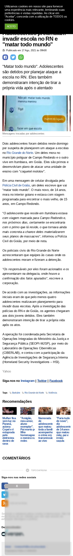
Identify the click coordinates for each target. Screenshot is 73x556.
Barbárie (16, 393)
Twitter (42, 381)
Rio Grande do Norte (20, 153)
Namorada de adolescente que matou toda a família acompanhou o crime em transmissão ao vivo (46, 429)
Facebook (56, 381)
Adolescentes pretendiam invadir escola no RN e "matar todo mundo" (34, 38)
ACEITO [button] (11, 26)
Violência (52, 393)
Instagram (28, 381)
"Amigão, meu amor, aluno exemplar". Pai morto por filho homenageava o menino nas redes (28, 429)
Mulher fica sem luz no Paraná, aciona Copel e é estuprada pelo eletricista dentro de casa (9, 431)
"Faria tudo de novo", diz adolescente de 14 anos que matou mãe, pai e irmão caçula (63, 429)
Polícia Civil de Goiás (16, 185)
